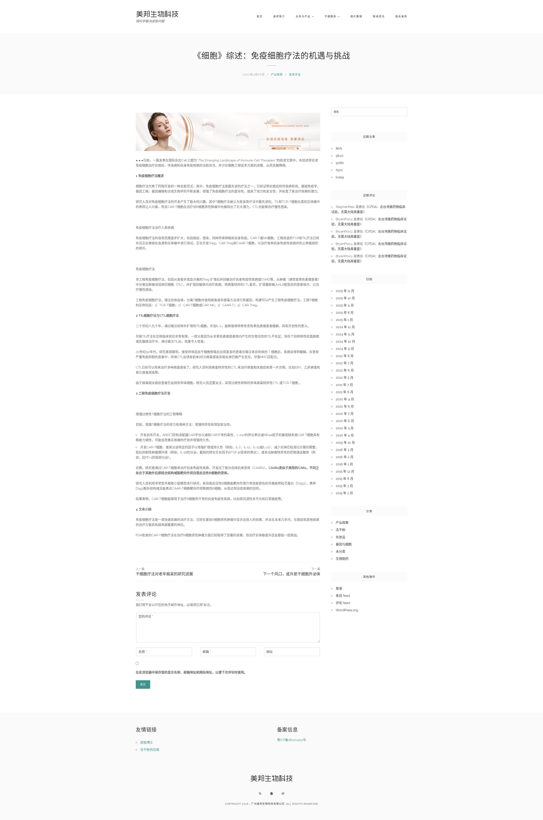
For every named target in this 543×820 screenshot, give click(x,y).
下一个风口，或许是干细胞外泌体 (291, 571)
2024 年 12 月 (345, 327)
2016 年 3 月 (344, 450)
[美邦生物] (157, 14)
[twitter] (283, 793)
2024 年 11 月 (345, 334)
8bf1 (339, 148)
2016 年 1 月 (344, 464)
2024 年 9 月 (345, 349)
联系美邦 (401, 16)
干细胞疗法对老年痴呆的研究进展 (164, 571)
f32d (339, 170)
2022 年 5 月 (344, 378)
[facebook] (271, 793)
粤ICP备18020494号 (291, 740)
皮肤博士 (146, 742)
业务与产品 (303, 16)
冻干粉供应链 (149, 750)
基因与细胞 (344, 544)
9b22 (339, 156)
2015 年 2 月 (344, 493)
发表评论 (295, 74)
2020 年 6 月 (345, 421)
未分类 (340, 551)
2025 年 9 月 (345, 305)
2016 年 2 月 (344, 457)
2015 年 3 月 (344, 486)
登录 (339, 588)
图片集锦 (356, 16)
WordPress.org (347, 610)
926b (340, 163)
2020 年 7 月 (345, 414)
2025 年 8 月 (345, 313)
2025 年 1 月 (344, 320)
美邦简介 (279, 16)
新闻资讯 (379, 16)
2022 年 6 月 (345, 370)
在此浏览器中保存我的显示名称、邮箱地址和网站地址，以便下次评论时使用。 (191, 672)
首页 (260, 16)
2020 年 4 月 (345, 435)
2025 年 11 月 (345, 291)
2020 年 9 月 (345, 399)
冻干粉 (340, 530)
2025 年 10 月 (345, 298)
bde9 (340, 177)
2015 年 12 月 (345, 471)
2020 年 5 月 (345, 428)
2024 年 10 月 (345, 341)
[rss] (260, 793)
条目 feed (343, 596)
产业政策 (277, 74)
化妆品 (340, 537)
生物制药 (342, 559)
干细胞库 (330, 16)
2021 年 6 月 (344, 392)
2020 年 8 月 (345, 406)
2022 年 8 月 (345, 356)
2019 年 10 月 (345, 443)
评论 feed (343, 603)
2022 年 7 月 (344, 363)
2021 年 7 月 (344, 385)
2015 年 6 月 (344, 479)
